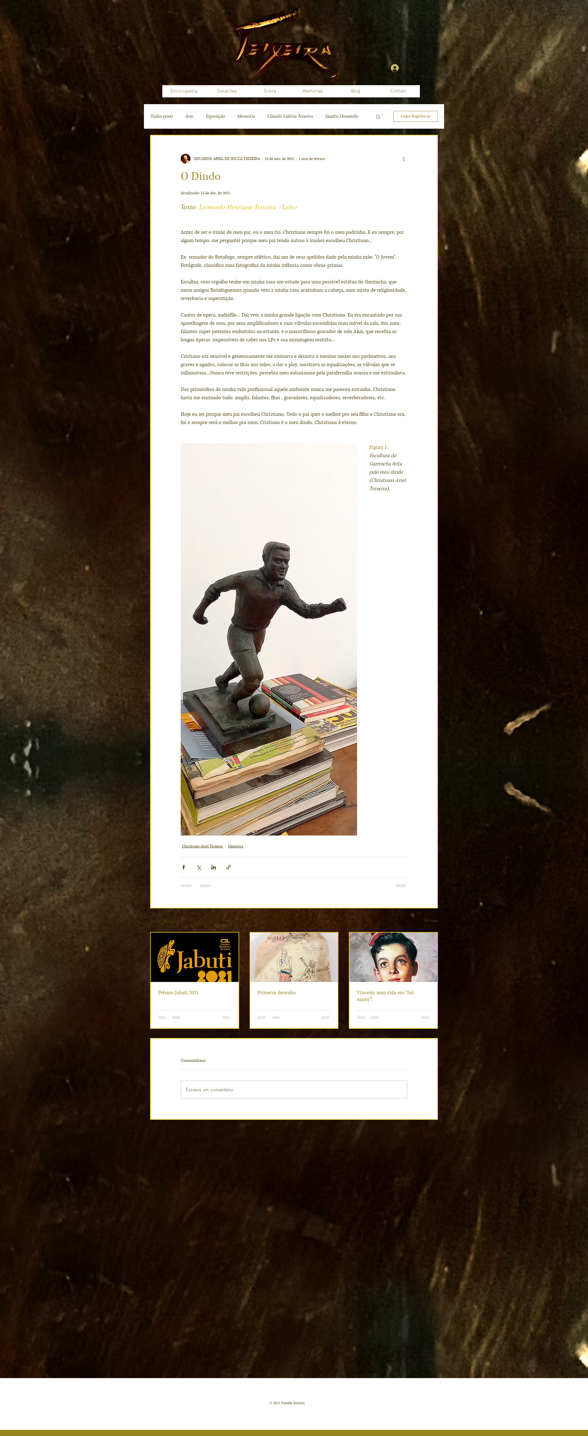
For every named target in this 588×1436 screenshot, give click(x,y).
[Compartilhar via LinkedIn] (214, 867)
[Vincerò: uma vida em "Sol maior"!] (393, 957)
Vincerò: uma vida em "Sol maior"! (385, 996)
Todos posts (161, 116)
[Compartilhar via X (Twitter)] (199, 867)
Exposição (215, 116)
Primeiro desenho (277, 992)
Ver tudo (431, 920)
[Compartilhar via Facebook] (184, 867)
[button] (378, 116)
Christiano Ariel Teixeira (202, 846)
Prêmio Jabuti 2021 (178, 992)
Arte (189, 116)
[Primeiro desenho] (294, 957)
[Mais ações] (403, 158)
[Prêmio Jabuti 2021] (195, 957)
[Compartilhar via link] (229, 867)
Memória (246, 116)
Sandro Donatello (341, 116)
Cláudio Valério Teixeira (290, 116)
